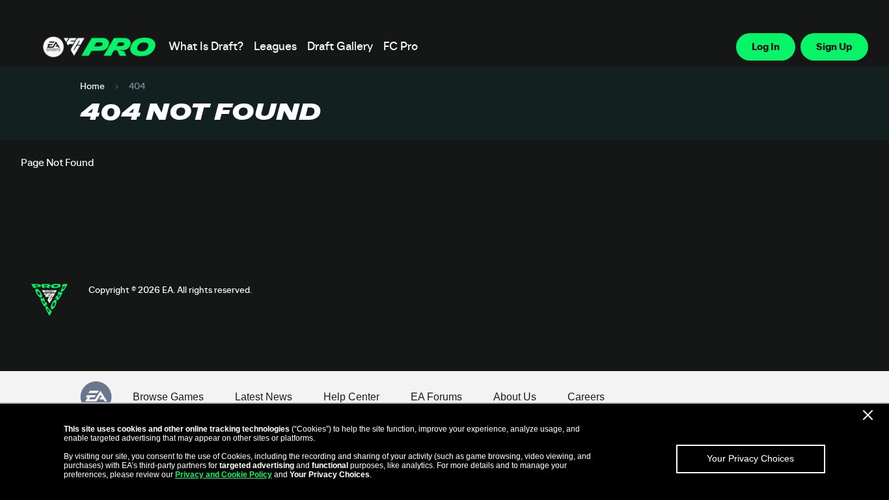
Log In (766, 47)
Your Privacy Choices (750, 458)
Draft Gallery (340, 47)
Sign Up (834, 47)
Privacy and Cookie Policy (223, 474)
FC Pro (400, 47)
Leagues (275, 47)
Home (92, 86)
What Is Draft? (206, 47)
